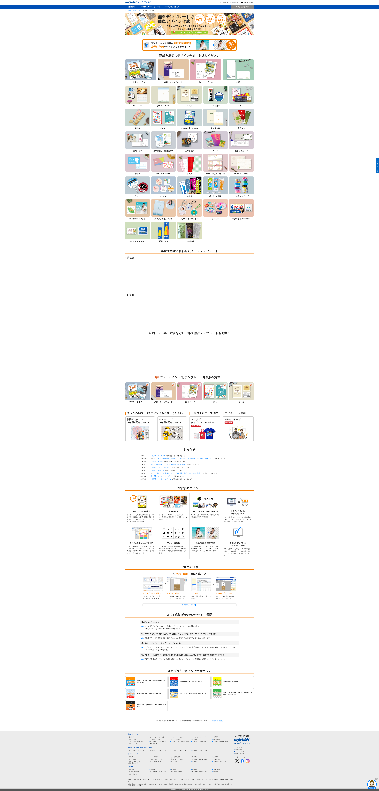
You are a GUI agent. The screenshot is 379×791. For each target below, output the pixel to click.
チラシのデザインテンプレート (180, 750)
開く (372, 784)
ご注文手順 (216, 759)
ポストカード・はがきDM (178, 737)
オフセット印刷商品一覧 (199, 741)
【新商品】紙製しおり (158, 470)
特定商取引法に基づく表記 (199, 771)
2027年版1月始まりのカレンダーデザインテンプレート (169, 464)
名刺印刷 (131, 737)
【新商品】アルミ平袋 (158, 456)
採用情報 (215, 771)
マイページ (239, 747)
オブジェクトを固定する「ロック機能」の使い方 (195, 458)
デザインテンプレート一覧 (136, 750)
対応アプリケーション (177, 759)
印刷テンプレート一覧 (156, 759)
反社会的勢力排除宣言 (177, 771)
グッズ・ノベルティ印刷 (136, 741)
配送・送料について (155, 761)
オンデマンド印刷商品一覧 (220, 741)
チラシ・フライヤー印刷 (157, 737)
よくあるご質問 (175, 757)
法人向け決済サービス (219, 761)
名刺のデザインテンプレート (158, 750)
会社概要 (131, 769)
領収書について (196, 761)
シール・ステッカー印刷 (199, 737)
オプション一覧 (133, 743)
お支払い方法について (177, 761)
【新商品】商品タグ (157, 461)
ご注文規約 (216, 769)
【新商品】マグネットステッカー (161, 479)
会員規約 (194, 769)
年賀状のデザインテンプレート (201, 750)
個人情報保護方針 (134, 771)
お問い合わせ (239, 749)
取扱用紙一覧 (154, 743)
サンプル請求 (239, 751)
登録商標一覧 (216, 721)
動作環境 (194, 757)
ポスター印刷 (132, 739)
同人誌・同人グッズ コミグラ (158, 741)
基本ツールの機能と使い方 (165, 473)
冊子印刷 (215, 737)
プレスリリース (133, 774)
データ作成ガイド (134, 759)
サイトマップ (239, 754)
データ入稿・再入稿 (172, 7)
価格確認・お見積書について (200, 759)
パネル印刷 (216, 739)
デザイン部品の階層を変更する (167, 458)
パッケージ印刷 (175, 739)
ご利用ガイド (132, 7)
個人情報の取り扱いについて (158, 771)
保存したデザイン (242, 7)
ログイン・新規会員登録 (230, 2)
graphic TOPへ (249, 2)
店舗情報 (152, 769)
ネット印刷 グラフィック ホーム (134, 10)
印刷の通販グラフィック (134, 784)
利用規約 (173, 769)
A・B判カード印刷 (155, 739)
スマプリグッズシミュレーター (180, 741)
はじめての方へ (154, 757)
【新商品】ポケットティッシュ (161, 467)
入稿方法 (215, 757)
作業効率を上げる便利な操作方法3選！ (189, 473)
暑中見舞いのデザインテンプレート (162, 476)
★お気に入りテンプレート (151, 7)
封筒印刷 (194, 739)
